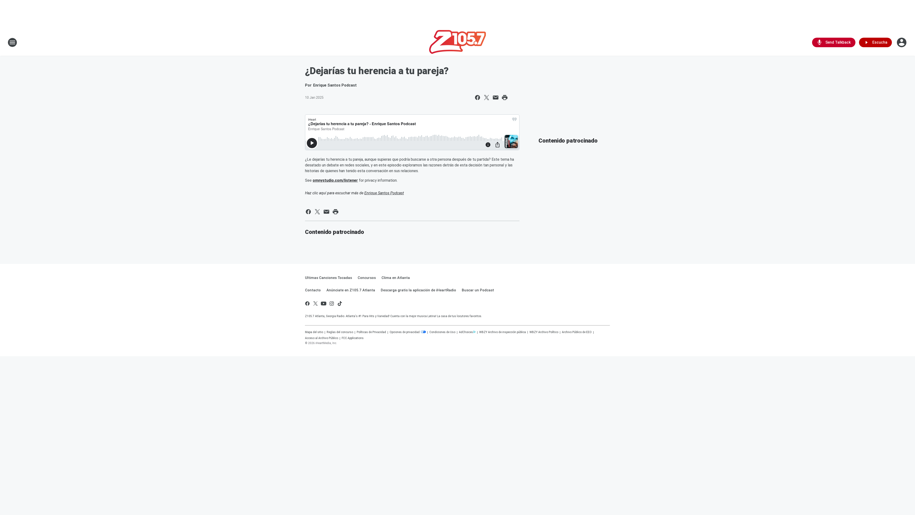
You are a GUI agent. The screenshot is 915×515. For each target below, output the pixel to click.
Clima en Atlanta (395, 278)
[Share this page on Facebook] (477, 97)
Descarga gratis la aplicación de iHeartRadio (418, 290)
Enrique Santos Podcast (384, 193)
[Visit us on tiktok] (340, 303)
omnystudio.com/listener (335, 180)
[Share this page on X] (486, 97)
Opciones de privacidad (405, 332)
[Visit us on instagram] (332, 303)
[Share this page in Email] (495, 97)
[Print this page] (504, 97)
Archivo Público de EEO (577, 332)
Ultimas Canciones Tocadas (328, 278)
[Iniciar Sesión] (902, 42)
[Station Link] (457, 42)
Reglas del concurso (340, 332)
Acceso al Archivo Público (321, 338)
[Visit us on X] (315, 303)
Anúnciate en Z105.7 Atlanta (350, 290)
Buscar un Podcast (478, 290)
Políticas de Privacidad (371, 332)
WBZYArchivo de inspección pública (502, 332)
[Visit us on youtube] (323, 303)
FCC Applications (353, 338)
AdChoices (466, 332)
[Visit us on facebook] (307, 303)
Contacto (313, 290)
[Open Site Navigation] (12, 42)
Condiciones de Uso (442, 332)
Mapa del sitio (314, 332)
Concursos (367, 278)
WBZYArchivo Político (543, 332)
